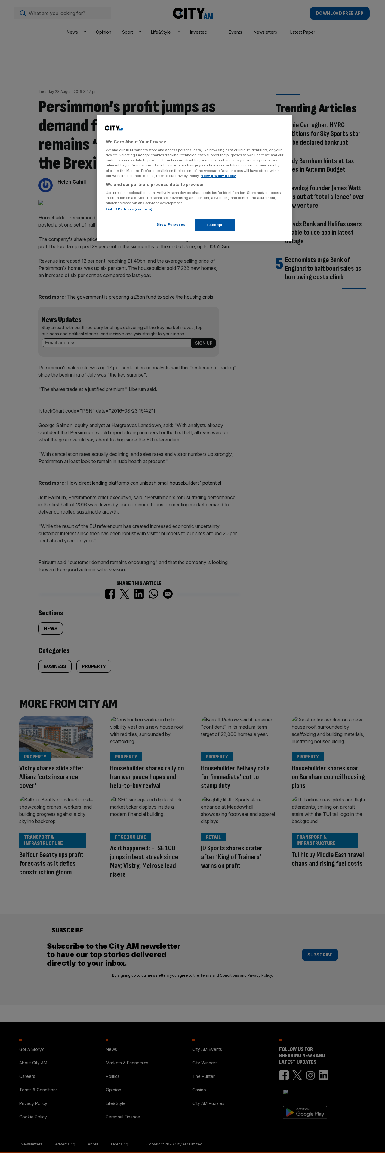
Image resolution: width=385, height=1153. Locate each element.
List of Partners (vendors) (129, 209)
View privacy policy (218, 176)
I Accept (215, 225)
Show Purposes (170, 224)
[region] (194, 178)
